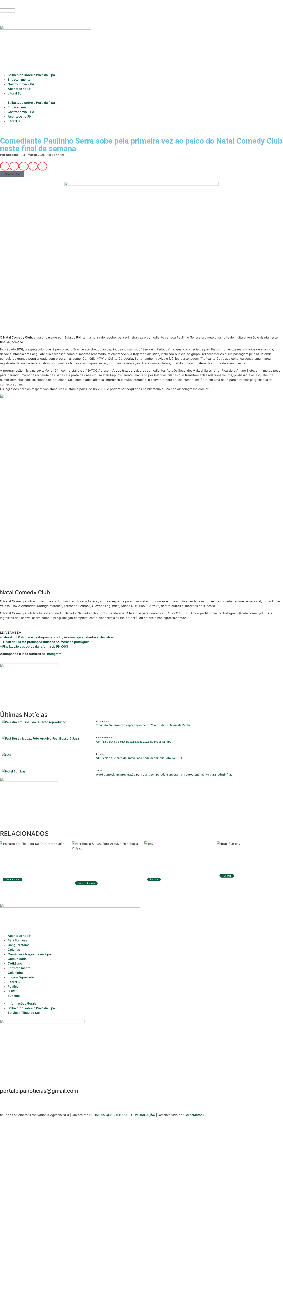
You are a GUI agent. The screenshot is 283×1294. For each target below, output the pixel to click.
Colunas (14, 949)
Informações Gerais (22, 1003)
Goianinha (15, 973)
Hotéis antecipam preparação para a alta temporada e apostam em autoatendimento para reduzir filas (164, 774)
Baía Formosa (18, 940)
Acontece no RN (20, 89)
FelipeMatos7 (194, 1115)
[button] (141, 98)
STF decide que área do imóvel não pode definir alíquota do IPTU (139, 758)
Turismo (14, 996)
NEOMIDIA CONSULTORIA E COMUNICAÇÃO (122, 1115)
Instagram (53, 654)
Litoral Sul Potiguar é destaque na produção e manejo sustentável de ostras (58, 637)
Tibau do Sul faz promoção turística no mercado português (46, 642)
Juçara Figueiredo (21, 977)
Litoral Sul (15, 93)
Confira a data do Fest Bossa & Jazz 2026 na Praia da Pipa (133, 741)
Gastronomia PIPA (21, 84)
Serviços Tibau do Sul (24, 1013)
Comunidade (17, 959)
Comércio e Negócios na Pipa (29, 954)
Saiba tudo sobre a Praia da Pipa (31, 75)
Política (13, 986)
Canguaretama (18, 945)
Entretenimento (19, 79)
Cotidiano (15, 963)
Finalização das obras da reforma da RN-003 (35, 646)
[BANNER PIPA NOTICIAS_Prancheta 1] (29, 666)
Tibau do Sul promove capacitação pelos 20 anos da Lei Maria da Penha (143, 725)
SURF (12, 991)
